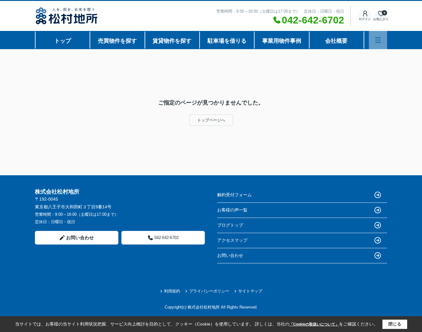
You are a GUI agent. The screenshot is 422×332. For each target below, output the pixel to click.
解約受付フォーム (234, 194)
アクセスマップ (232, 240)
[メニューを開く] (378, 40)
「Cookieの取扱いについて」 (314, 324)
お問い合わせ (80, 237)
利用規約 (172, 291)
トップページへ (211, 120)
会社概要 (336, 41)
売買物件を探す (117, 41)
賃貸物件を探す (172, 41)
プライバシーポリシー (209, 291)
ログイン (365, 19)
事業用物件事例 (281, 41)
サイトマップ (250, 291)
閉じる (394, 323)
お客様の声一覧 (232, 209)
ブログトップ (230, 225)
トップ (62, 41)
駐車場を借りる (227, 41)
